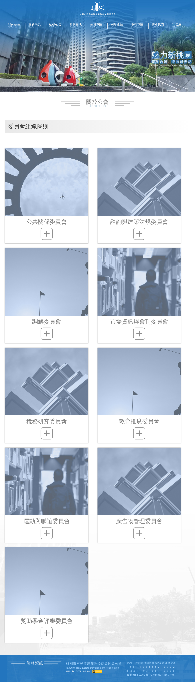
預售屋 (180, 25)
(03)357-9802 (158, 667)
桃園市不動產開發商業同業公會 (97, 9)
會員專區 (96, 25)
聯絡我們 (158, 25)
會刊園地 (75, 25)
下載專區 (137, 25)
